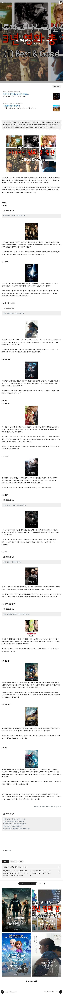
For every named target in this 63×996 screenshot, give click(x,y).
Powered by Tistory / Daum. (11, 991)
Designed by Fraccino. (53, 991)
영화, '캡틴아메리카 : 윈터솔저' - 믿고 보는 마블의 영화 (16, 871)
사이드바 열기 (2, 2)
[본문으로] (8, 850)
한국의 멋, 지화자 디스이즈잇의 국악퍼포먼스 (16, 94)
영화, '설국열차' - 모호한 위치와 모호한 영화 (14, 505)
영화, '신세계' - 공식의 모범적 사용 (12, 562)
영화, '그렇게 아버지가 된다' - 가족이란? (13, 313)
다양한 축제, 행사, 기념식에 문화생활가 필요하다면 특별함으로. (19, 108)
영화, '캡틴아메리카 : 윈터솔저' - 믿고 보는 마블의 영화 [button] (16, 910)
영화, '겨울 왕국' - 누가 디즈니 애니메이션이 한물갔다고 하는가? (17, 873)
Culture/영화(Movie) (36, 43)
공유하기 (31, 883)
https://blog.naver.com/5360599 (11, 103)
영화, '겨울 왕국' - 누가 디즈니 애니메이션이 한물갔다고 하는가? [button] (16, 955)
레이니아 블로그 (2, 992)
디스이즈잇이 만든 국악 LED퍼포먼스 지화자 (14, 96)
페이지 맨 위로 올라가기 (61, 992)
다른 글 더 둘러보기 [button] (31, 981)
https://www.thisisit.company (10, 91)
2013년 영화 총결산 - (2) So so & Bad (41, 871)
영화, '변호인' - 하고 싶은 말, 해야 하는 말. (14, 215)
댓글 (23, 883)
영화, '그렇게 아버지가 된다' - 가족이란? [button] (46, 955)
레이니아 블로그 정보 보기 (61, 2)
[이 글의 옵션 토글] (8, 861)
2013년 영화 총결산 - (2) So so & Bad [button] (46, 910)
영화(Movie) (13, 867)
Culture (6, 867)
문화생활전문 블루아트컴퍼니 (11, 106)
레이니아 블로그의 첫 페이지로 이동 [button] (31, 2)
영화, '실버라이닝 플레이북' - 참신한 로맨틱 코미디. (16, 614)
